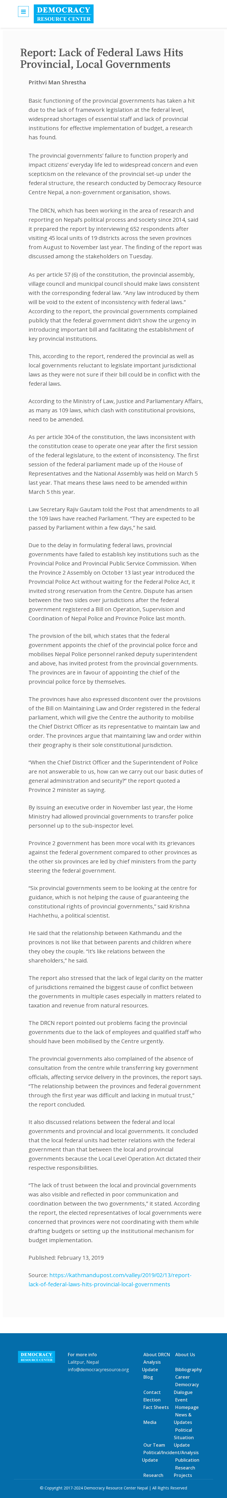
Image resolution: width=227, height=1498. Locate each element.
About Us (185, 1355)
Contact (152, 1392)
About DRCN (156, 1355)
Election (152, 1400)
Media (149, 1422)
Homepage (187, 1407)
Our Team (154, 1445)
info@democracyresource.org (98, 1369)
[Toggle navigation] (23, 11)
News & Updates (183, 1418)
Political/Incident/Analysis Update (170, 1456)
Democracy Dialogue (186, 1388)
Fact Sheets (156, 1407)
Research (153, 1475)
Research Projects (184, 1471)
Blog (148, 1377)
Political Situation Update (184, 1437)
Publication (187, 1460)
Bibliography (188, 1369)
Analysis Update (151, 1366)
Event (181, 1400)
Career (182, 1377)
